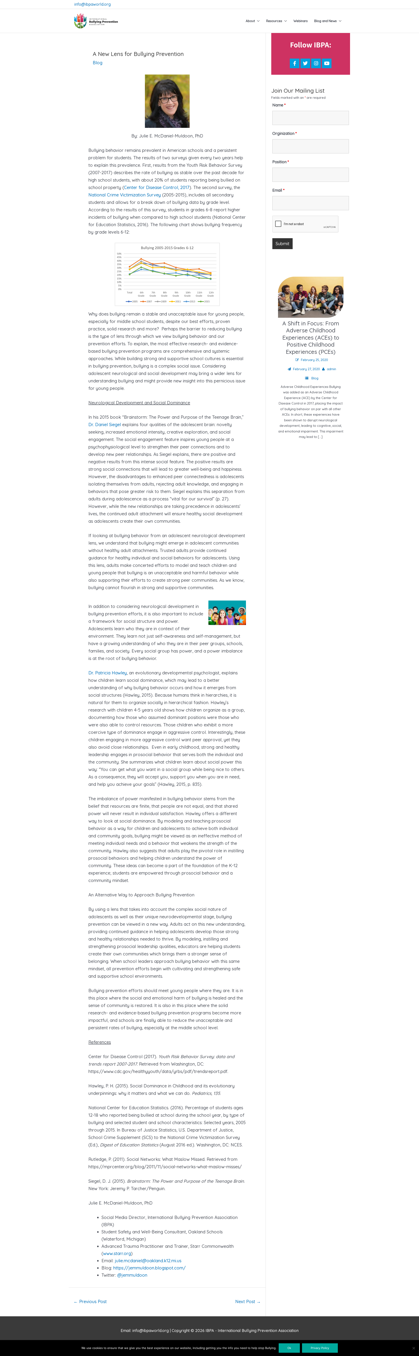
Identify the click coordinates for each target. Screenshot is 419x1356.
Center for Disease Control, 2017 (156, 187)
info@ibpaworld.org (92, 4)
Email (278, 190)
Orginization (284, 133)
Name (279, 105)
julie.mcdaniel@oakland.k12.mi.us (148, 1260)
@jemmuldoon (132, 1275)
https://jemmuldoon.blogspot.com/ (149, 1268)
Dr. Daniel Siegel (104, 424)
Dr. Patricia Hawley (107, 672)
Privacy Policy (320, 1348)
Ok (289, 1348)
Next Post (248, 1301)
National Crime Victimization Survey (124, 195)
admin (331, 369)
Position (280, 161)
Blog (97, 62)
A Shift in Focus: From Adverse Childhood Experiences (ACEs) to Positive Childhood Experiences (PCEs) (310, 337)
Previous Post (90, 1301)
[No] (413, 1348)
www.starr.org (117, 1253)
